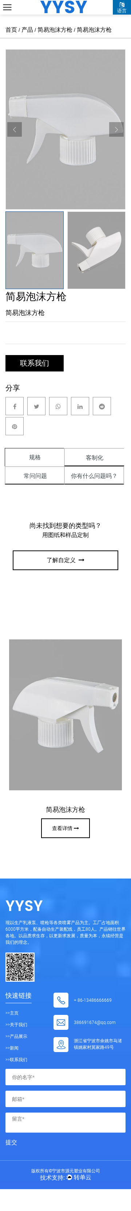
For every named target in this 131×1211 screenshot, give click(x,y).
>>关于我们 (16, 1024)
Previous (14, 129)
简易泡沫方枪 (54, 30)
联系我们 (34, 363)
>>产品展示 (16, 1036)
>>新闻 (12, 1047)
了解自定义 (62, 560)
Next (116, 129)
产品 (27, 30)
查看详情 (62, 828)
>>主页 (12, 1013)
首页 (11, 30)
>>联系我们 (16, 1059)
